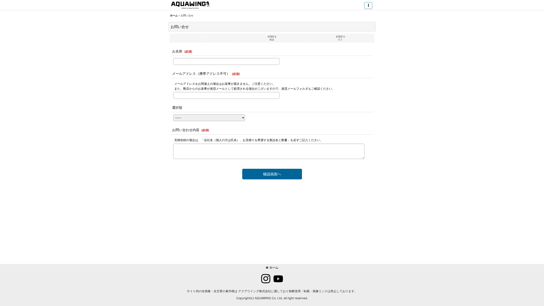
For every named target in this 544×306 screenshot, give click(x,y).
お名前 (177, 51)
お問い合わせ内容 (185, 130)
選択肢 (177, 107)
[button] (368, 5)
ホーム (273, 267)
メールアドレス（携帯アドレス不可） (201, 73)
